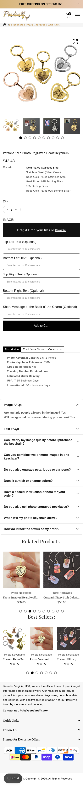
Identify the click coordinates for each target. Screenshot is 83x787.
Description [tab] (12, 349)
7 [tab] (48, 137)
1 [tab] (20, 137)
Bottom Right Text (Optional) (23, 291)
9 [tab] (57, 137)
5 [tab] (39, 137)
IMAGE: (8, 220)
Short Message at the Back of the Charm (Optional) (40, 307)
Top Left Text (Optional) (19, 242)
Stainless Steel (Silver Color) (43, 172)
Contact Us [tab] (55, 349)
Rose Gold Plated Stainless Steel (46, 176)
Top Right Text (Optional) (21, 274)
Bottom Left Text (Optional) (22, 258)
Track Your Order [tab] (33, 349)
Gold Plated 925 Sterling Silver (44, 181)
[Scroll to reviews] (41, 30)
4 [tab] (34, 137)
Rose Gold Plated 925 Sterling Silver (48, 190)
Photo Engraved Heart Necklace (21, 597)
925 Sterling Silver (37, 186)
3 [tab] (30, 137)
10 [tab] (62, 137)
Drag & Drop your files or (41, 230)
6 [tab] (43, 137)
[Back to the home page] (4, 24)
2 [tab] (25, 137)
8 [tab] (53, 137)
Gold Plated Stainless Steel (42, 167)
